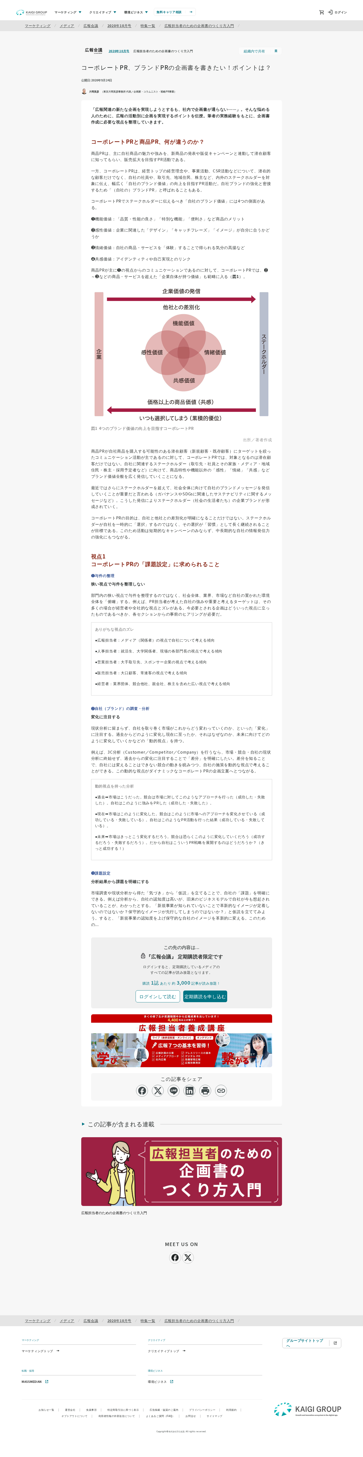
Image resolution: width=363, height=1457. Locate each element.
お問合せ (193, 1416)
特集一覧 (148, 25)
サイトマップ (214, 1416)
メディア (67, 25)
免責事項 (93, 1409)
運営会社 (72, 1409)
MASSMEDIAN (32, 1381)
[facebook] (142, 1090)
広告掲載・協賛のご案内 (166, 1409)
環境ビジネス (157, 1381)
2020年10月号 (119, 25)
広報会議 (90, 25)
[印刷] (205, 1090)
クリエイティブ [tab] (100, 12)
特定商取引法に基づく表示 (125, 1409)
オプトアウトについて (77, 1416)
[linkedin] (189, 1090)
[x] (157, 1090)
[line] (173, 1090)
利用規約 (234, 1409)
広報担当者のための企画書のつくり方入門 (199, 25)
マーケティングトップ (37, 1351)
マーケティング (38, 25)
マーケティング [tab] (66, 12)
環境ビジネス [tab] (133, 12)
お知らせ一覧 (49, 1409)
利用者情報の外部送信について (119, 1416)
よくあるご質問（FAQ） (163, 1416)
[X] (188, 1257)
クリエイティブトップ (163, 1351)
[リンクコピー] (221, 1090)
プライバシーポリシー (204, 1409)
